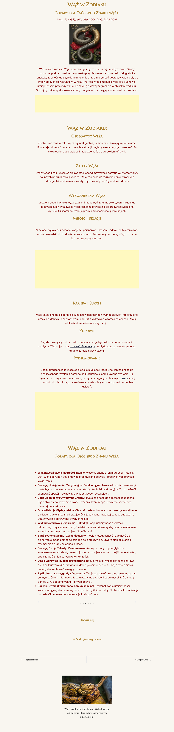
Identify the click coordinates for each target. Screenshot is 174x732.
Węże (125, 378)
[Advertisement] (87, 103)
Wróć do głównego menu (87, 639)
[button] (80, 603)
